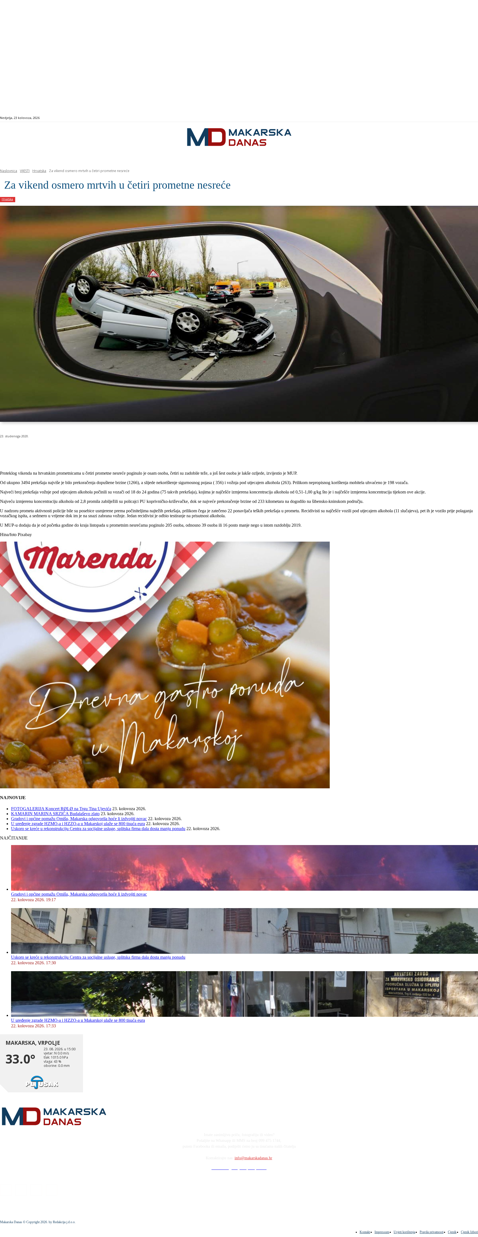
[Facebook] (444, 118)
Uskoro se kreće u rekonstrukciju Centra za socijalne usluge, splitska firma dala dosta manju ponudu (98, 828)
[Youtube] (463, 118)
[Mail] (457, 118)
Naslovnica (8, 170)
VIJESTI (25, 170)
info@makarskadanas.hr (253, 1158)
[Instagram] (451, 118)
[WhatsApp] (88, 450)
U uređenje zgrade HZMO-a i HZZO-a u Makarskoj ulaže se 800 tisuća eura (78, 823)
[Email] (108, 450)
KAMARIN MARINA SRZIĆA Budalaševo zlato (55, 813)
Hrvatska (39, 170)
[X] (68, 450)
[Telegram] (128, 450)
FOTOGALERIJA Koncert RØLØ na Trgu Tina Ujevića (61, 808)
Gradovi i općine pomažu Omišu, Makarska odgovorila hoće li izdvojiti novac (79, 818)
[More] (148, 450)
